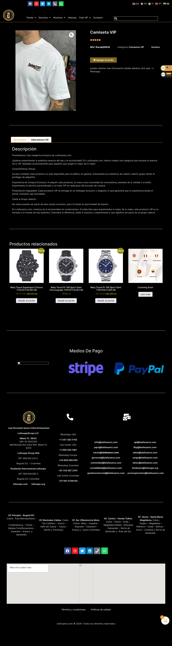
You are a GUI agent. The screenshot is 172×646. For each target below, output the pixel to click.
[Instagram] (36, 3)
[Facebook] (30, 3)
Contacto (98, 17)
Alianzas (72, 17)
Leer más (145, 294)
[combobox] (136, 18)
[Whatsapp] (61, 3)
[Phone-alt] (55, 3)
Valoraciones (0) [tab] (40, 139)
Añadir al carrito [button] (26, 300)
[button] (71, 34)
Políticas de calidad (101, 609)
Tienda (29, 17)
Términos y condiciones (73, 609)
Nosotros (58, 17)
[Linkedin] (48, 3)
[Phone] (97, 550)
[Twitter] (42, 3)
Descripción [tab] (20, 139)
